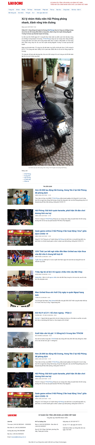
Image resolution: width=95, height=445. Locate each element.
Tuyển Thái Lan (39, 259)
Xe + (33, 13)
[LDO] (20, 197)
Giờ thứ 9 (37, 318)
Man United (52, 300)
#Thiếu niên (27, 179)
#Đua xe (26, 181)
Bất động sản (12, 13)
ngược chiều (52, 277)
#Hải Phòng (27, 174)
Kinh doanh (37, 9)
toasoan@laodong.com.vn (18, 437)
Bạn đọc (58, 9)
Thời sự (52, 9)
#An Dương (27, 177)
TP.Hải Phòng (46, 39)
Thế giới (28, 13)
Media (23, 9)
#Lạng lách (27, 176)
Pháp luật (45, 9)
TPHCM (53, 339)
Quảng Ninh (38, 277)
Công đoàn (66, 9)
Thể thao (29, 9)
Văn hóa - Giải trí (76, 9)
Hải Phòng (51, 30)
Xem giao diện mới (42, 13)
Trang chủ (11, 9)
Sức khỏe (21, 13)
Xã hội (18, 9)
